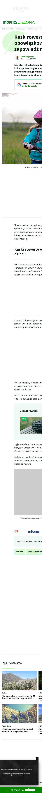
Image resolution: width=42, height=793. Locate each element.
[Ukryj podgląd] (37, 758)
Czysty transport (32, 29)
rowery (19, 551)
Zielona (11, 29)
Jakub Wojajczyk (27, 56)
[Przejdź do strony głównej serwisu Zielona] (26, 22)
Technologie (20, 29)
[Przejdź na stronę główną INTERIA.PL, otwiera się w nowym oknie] (10, 22)
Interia (4, 29)
